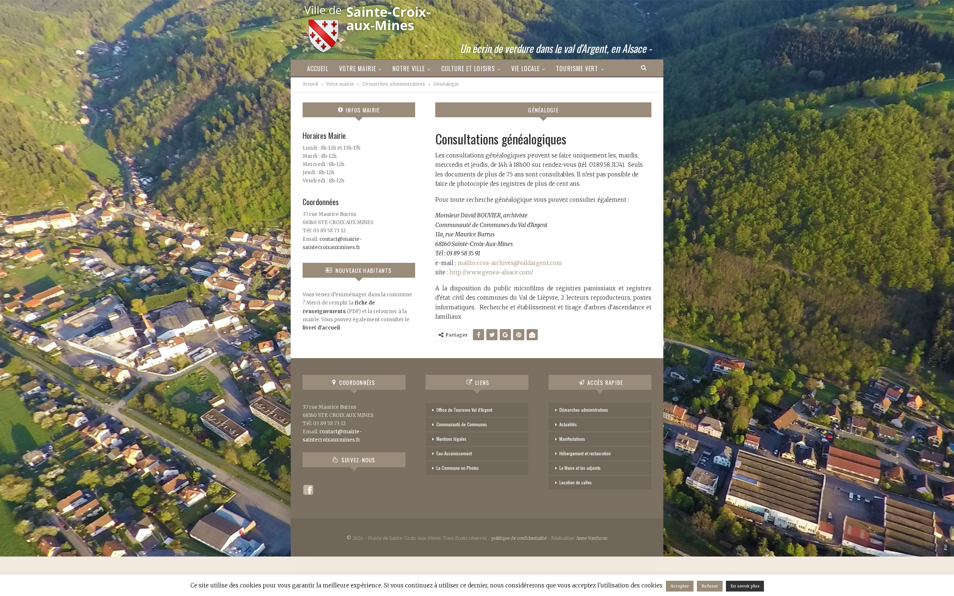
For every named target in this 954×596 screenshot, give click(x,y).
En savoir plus (744, 586)
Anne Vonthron (591, 538)
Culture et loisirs (468, 68)
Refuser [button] (709, 586)
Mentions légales (451, 439)
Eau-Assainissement (454, 453)
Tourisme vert (577, 68)
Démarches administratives (583, 410)
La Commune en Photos (457, 468)
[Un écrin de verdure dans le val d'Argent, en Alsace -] (368, 26)
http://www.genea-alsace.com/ (491, 272)
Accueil (317, 68)
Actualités (568, 424)
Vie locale (525, 68)
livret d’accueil (321, 328)
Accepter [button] (679, 586)
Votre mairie (357, 68)
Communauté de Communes (461, 424)
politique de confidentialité (519, 538)
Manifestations (572, 439)
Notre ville (408, 68)
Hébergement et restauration (585, 453)
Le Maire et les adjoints (580, 468)
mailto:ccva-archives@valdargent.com (510, 263)
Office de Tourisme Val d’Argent (464, 410)
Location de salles (575, 482)
